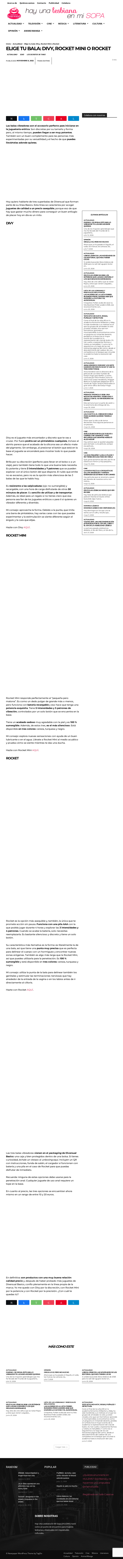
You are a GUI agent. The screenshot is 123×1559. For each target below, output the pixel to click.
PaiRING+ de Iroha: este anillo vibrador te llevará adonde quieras (97, 224)
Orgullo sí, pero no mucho (96, 242)
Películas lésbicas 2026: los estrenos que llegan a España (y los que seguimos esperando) (98, 277)
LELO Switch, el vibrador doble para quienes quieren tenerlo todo (98, 416)
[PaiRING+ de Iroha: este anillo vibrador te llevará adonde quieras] (23, 1360)
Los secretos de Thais (36, 54)
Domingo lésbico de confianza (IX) (99, 508)
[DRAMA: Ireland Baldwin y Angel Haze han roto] (11, 1475)
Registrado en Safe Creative (98, 1494)
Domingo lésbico (91, 506)
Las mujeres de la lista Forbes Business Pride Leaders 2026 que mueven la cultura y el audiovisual (98, 297)
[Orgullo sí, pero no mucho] (61, 1360)
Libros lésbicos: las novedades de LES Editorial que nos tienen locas (99, 257)
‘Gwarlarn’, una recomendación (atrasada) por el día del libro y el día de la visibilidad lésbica (99, 524)
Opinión (87, 240)
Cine (85, 431)
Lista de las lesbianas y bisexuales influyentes (94, 291)
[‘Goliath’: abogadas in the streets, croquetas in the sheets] (11, 1499)
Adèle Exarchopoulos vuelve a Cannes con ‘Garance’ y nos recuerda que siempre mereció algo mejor (98, 436)
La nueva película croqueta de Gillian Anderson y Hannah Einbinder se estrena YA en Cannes (99, 472)
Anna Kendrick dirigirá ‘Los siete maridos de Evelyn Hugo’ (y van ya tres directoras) (99, 367)
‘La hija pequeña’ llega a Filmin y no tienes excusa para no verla (99, 456)
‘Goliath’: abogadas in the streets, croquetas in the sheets (28, 1499)
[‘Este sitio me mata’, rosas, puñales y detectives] (99, 1392)
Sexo (22, 54)
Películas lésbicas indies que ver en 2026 (99, 491)
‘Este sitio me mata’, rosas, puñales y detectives (96, 317)
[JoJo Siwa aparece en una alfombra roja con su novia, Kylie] (11, 1486)
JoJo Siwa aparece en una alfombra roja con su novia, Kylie (29, 1486)
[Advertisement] (61, 87)
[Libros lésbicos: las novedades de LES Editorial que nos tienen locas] (99, 1360)
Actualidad (17, 44)
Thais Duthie (43, 61)
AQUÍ (27, 527)
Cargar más (60, 1447)
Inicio (8, 44)
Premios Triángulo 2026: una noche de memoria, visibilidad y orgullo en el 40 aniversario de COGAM (98, 397)
